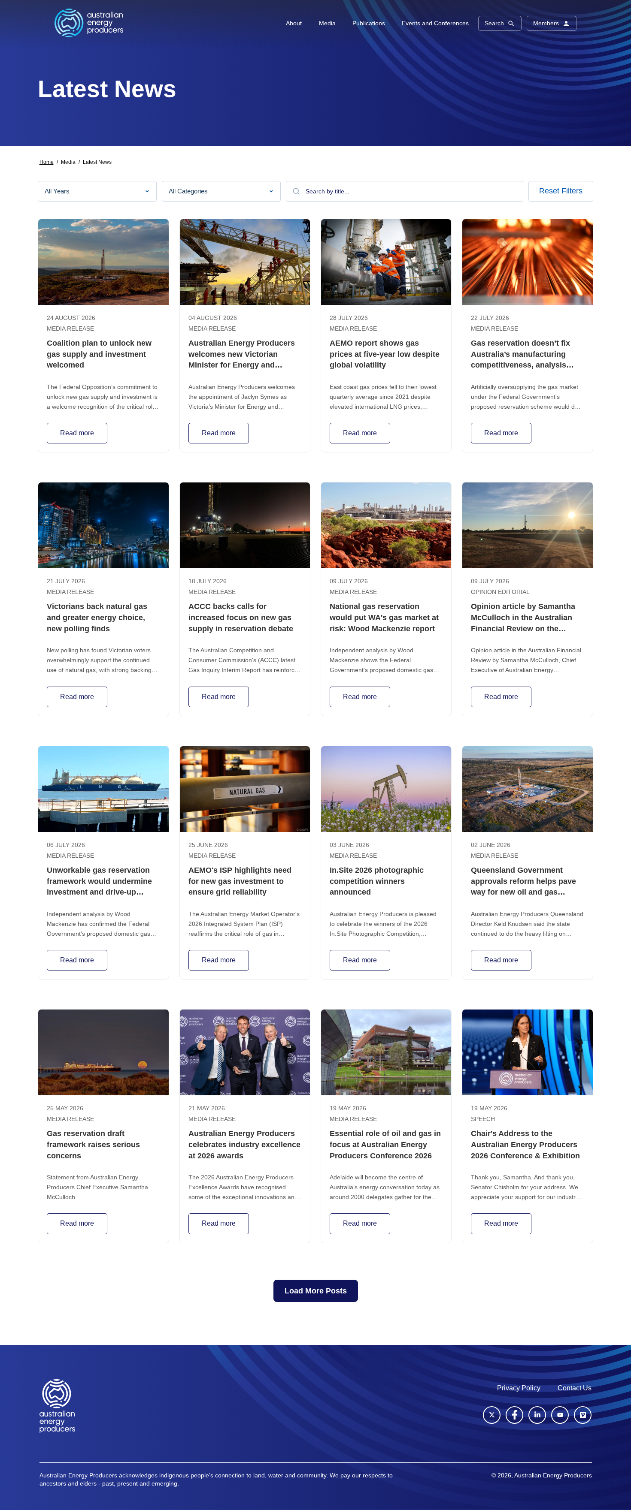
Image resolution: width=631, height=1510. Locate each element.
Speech (483, 1119)
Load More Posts (316, 1291)
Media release (70, 329)
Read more (77, 433)
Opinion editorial (500, 592)
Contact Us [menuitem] (575, 1388)
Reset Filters (560, 191)
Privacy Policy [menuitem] (518, 1388)
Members (546, 23)
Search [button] (494, 23)
